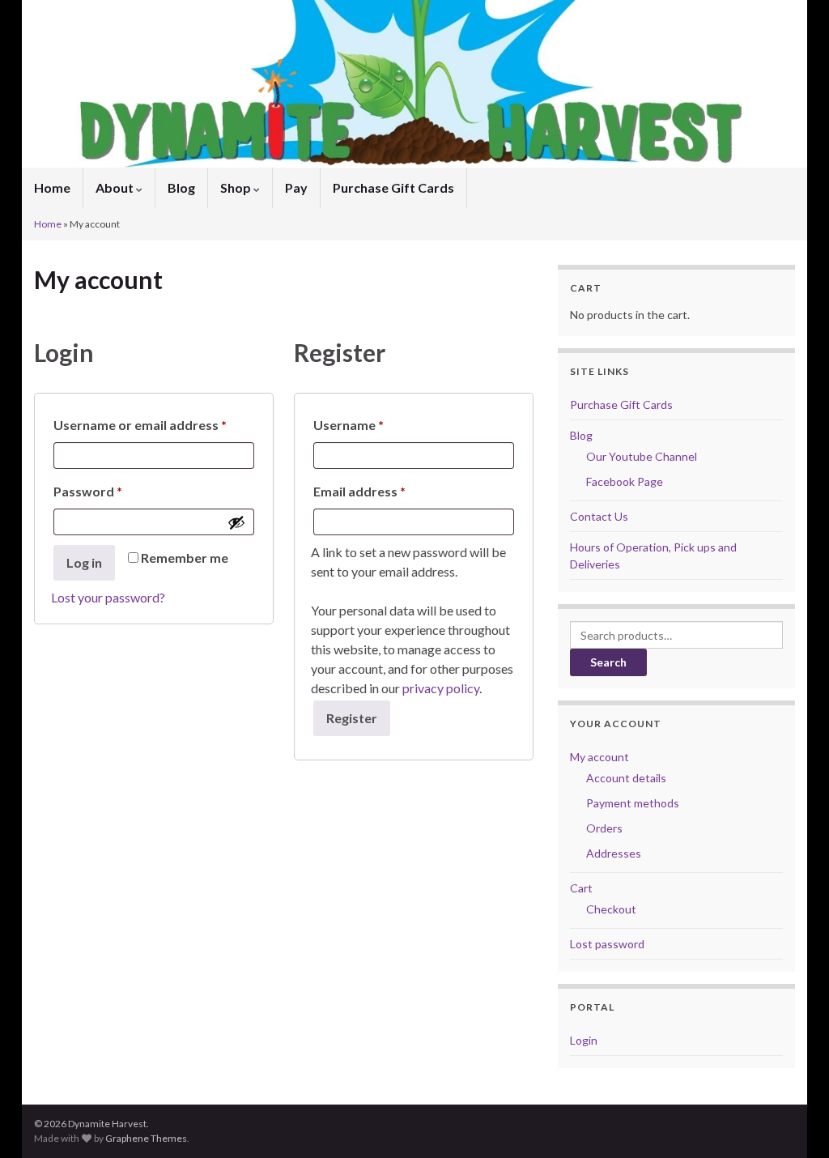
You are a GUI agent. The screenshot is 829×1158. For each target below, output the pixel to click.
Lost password (607, 944)
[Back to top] (792, 1121)
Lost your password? (108, 597)
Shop (236, 187)
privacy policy (440, 688)
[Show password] (236, 522)
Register (351, 718)
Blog (181, 187)
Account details (626, 778)
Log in (84, 562)
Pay (296, 187)
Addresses (613, 853)
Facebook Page (624, 481)
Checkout (611, 909)
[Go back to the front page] (414, 84)
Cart (581, 888)
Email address (386, 491)
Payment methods (632, 803)
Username (375, 424)
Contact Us (599, 516)
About (116, 187)
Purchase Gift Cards (393, 187)
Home (52, 187)
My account (599, 757)
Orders (604, 828)
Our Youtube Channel (641, 456)
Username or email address (153, 424)
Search (608, 662)
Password (114, 491)
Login (583, 1040)
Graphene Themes (146, 1138)
